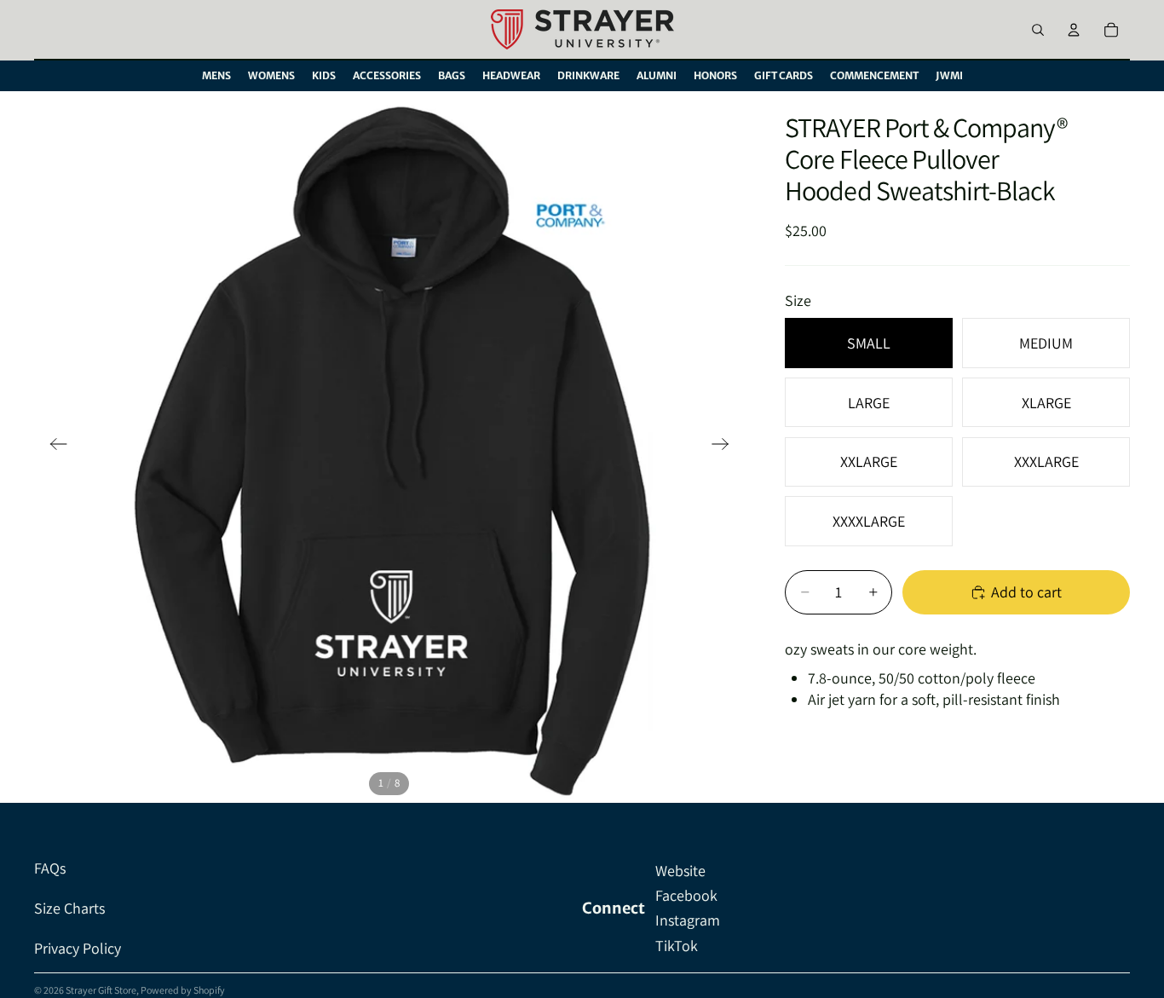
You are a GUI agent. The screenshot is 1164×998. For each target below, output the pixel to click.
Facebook (686, 895)
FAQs (50, 868)
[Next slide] (725, 446)
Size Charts (69, 908)
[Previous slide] (53, 446)
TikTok (676, 945)
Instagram (687, 920)
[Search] (1038, 30)
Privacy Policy (77, 948)
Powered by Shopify (183, 990)
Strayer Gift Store (101, 990)
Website (680, 870)
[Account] (1073, 30)
